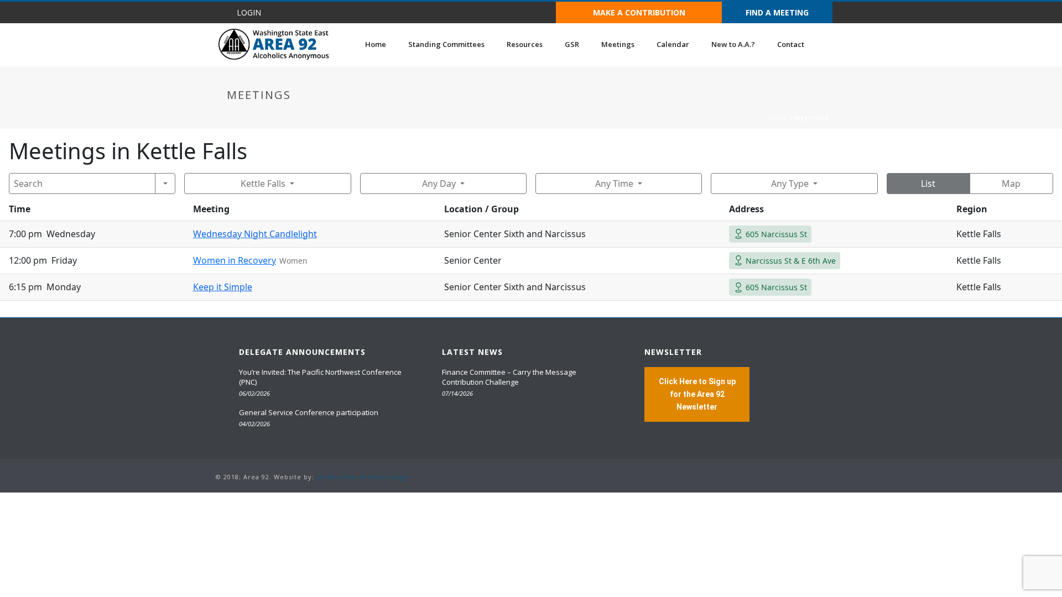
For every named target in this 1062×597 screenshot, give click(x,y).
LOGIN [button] (249, 12)
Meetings (617, 44)
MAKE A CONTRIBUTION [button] (639, 12)
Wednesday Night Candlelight (255, 234)
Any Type (790, 183)
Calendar (673, 44)
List (928, 183)
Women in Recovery (234, 260)
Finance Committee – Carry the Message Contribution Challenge (509, 377)
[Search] (165, 183)
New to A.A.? (733, 44)
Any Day (439, 183)
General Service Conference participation (308, 412)
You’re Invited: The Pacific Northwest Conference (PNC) (320, 377)
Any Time (614, 183)
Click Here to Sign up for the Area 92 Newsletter (697, 394)
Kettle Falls (263, 183)
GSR (572, 44)
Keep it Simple (222, 287)
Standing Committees (446, 44)
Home (375, 44)
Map (1011, 183)
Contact (790, 44)
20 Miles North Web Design (362, 477)
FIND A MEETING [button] (777, 12)
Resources (525, 44)
